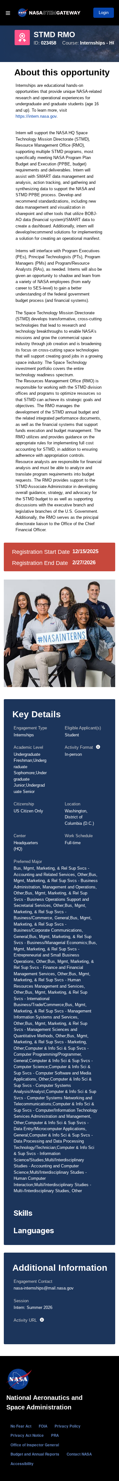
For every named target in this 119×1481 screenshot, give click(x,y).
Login (104, 12)
